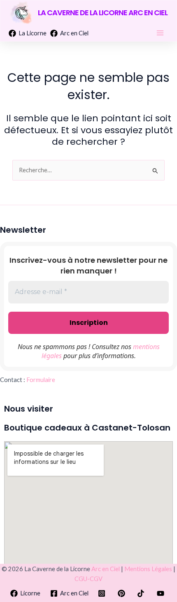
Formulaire (40, 379)
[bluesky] (161, 593)
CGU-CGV (88, 578)
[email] (142, 593)
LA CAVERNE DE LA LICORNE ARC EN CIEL (103, 12)
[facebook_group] (122, 593)
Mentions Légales (148, 568)
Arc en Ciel (105, 568)
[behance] (102, 593)
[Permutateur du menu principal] (160, 33)
